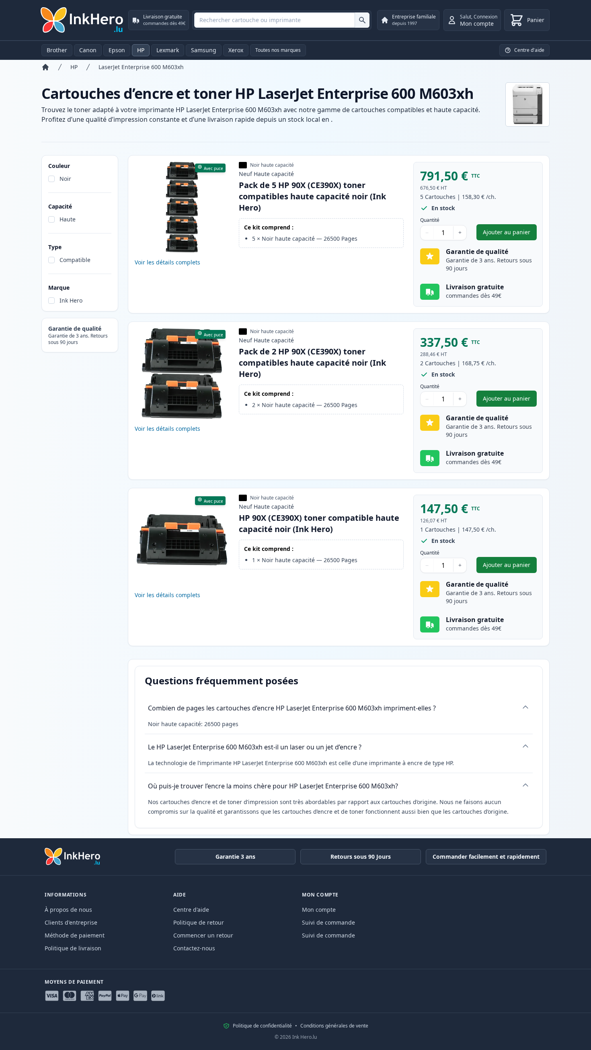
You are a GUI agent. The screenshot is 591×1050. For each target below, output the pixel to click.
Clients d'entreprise (71, 922)
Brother (57, 50)
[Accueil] (45, 67)
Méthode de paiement (75, 935)
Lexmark (167, 50)
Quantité (429, 220)
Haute (68, 219)
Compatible (75, 260)
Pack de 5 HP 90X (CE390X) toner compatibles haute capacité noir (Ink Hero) (312, 196)
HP (140, 50)
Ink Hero (71, 300)
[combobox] (281, 20)
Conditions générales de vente (334, 1026)
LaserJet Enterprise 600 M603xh (141, 67)
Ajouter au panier (510, 234)
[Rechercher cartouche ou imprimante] (362, 20)
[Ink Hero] (82, 20)
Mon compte (319, 909)
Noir (65, 178)
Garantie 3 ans (235, 856)
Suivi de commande (328, 922)
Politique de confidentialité (262, 1026)
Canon (87, 50)
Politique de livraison (73, 948)
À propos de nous (68, 909)
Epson (117, 50)
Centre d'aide (191, 909)
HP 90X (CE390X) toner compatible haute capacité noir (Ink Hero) (319, 523)
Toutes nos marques (278, 50)
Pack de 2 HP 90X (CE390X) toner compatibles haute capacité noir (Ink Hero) (312, 362)
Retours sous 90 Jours (360, 856)
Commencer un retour (203, 935)
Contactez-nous (194, 948)
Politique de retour (198, 922)
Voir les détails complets (167, 262)
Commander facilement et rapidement (486, 856)
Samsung (203, 50)
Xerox (235, 50)
